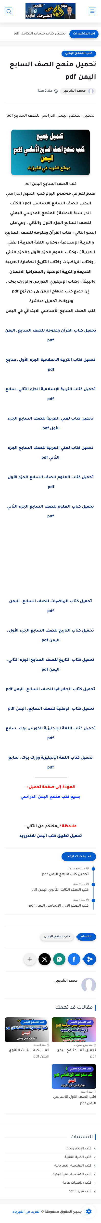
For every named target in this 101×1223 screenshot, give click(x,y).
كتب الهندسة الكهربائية (73, 1166)
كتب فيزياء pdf (80, 1191)
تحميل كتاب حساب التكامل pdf (40, 34)
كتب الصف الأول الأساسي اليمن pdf (59, 906)
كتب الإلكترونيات (78, 1149)
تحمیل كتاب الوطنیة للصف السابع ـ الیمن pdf (50, 709)
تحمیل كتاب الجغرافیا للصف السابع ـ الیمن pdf (50, 689)
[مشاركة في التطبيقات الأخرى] (30, 959)
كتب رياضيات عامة (77, 1183)
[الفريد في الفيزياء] (50, 11)
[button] (74, 959)
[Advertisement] (50, 566)
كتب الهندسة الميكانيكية (72, 1174)
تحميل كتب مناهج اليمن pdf (65, 875)
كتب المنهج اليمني (78, 53)
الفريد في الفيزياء (26, 1212)
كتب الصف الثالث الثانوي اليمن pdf (60, 890)
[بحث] (8, 11)
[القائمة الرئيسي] (92, 11)
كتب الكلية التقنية (78, 1157)
